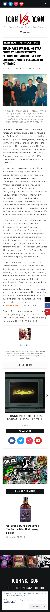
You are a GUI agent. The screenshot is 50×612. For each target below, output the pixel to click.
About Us (10, 588)
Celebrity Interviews (24, 588)
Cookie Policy (9, 602)
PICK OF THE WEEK (25, 491)
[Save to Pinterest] (47, 312)
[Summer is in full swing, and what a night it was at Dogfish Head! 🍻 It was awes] (18, 561)
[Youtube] (27, 365)
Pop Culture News (29, 43)
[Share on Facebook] (47, 305)
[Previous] (2, 395)
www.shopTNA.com (14, 305)
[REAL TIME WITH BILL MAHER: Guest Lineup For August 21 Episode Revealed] (26, 374)
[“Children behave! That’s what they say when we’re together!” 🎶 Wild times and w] (31, 561)
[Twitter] (23, 365)
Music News (10, 43)
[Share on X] (47, 299)
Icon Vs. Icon (25, 580)
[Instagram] (30, 365)
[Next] (47, 395)
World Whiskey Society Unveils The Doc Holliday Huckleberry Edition (22, 529)
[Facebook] (19, 365)
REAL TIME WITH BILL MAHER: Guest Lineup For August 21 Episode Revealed (26, 417)
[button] (25, 32)
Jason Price (18, 68)
